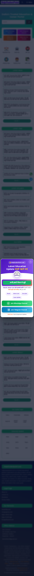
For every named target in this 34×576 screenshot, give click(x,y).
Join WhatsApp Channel (19, 303)
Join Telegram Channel (19, 310)
